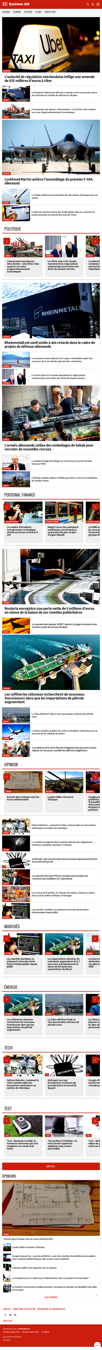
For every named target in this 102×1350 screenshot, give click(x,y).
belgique (49, 791)
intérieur (6, 469)
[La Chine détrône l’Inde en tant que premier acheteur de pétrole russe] (16, 709)
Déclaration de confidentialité (51, 1309)
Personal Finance (12, 521)
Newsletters (50, 11)
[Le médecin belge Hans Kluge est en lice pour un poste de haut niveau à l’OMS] (16, 456)
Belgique (6, 11)
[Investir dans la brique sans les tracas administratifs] (23, 773)
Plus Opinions (72, 1296)
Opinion (8, 791)
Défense (6, 100)
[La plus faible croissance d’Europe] (64, 773)
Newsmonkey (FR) (30, 1331)
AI (4, 866)
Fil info (38, 11)
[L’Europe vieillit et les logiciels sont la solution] (7, 1265)
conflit (6, 117)
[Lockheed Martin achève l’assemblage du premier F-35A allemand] (51, 121)
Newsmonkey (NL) (11, 1331)
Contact (7, 1309)
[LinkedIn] (15, 1314)
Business (6, 71)
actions (6, 900)
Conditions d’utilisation (24, 1309)
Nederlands (7, 1320)
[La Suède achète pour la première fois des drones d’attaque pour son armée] (16, 190)
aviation (6, 173)
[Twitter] (10, 1314)
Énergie (6, 721)
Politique (28, 11)
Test (7, 1135)
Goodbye (45, 1331)
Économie (17, 11)
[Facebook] (5, 1314)
